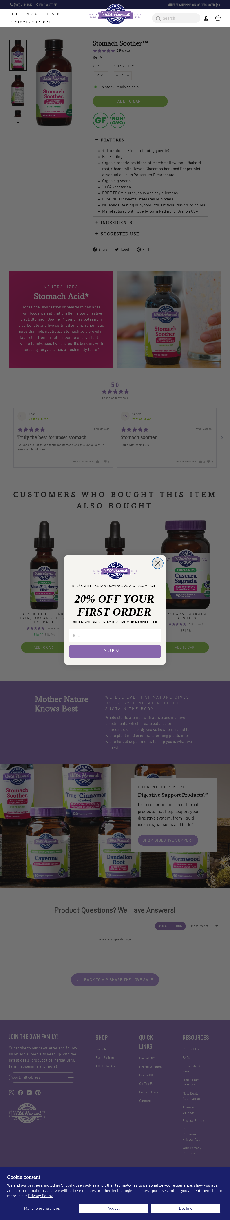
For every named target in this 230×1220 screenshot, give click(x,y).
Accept (114, 1208)
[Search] (156, 19)
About (33, 14)
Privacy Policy (40, 1196)
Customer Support (30, 22)
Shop (15, 14)
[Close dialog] (157, 563)
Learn (53, 14)
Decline (185, 1208)
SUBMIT (115, 651)
